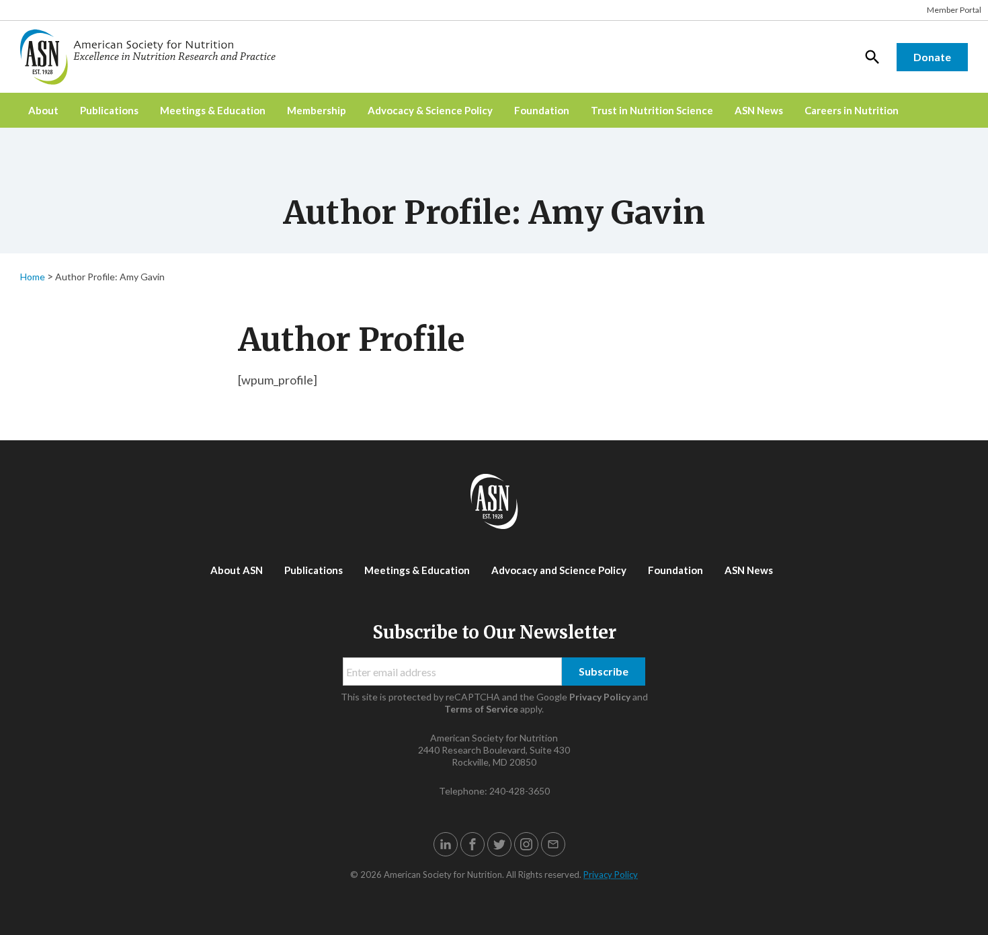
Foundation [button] (541, 110)
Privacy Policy (599, 696)
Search (872, 56)
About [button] (43, 110)
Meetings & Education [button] (212, 110)
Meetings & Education (417, 570)
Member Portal (954, 10)
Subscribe (603, 671)
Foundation (675, 570)
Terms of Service (481, 709)
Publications (313, 570)
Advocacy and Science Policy (558, 570)
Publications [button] (109, 110)
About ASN (236, 570)
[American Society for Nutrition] (154, 57)
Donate (932, 56)
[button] (446, 844)
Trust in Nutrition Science (652, 110)
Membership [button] (316, 110)
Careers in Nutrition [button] (852, 110)
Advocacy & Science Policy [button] (430, 110)
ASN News (759, 110)
